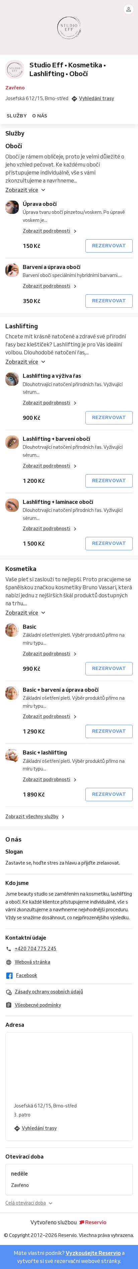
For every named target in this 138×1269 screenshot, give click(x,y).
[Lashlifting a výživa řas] (12, 379)
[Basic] (12, 630)
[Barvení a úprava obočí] (12, 270)
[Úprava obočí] (12, 207)
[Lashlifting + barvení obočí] (12, 442)
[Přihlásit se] (128, 9)
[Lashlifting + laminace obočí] (12, 505)
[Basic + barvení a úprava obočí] (12, 693)
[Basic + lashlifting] (12, 755)
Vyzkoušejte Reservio (93, 1253)
